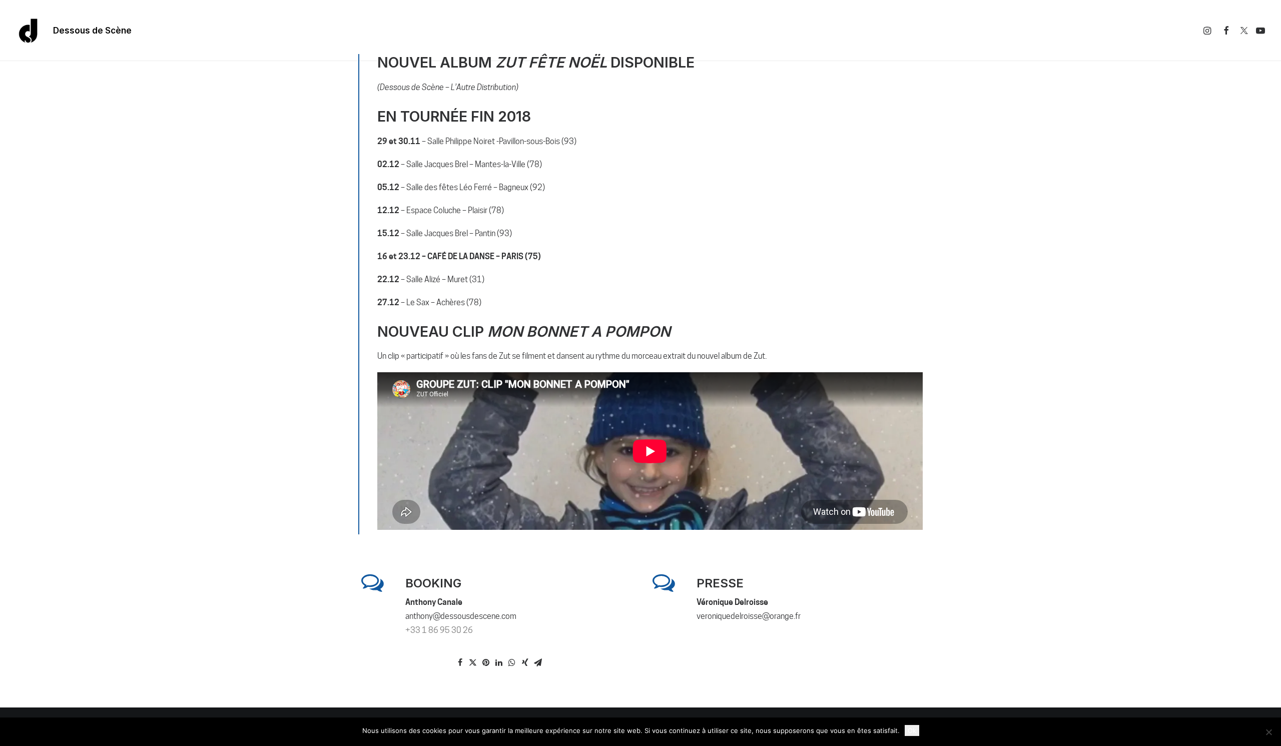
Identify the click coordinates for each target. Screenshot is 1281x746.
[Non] (1268, 732)
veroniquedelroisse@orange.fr (749, 616)
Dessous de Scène (92, 31)
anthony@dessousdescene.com (460, 616)
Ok (912, 730)
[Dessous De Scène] (28, 30)
